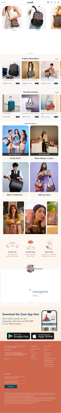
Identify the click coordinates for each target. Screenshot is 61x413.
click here (20, 355)
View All (57, 58)
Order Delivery (47, 353)
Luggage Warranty (48, 360)
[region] (30, 43)
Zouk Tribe (46, 356)
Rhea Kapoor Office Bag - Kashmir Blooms (30, 79)
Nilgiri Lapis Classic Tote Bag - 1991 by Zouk (30, 113)
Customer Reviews (35, 349)
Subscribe (11, 386)
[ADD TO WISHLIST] (19, 62)
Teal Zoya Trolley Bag (7, 113)
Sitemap (33, 356)
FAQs (45, 351)
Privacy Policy (47, 355)
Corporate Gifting (48, 366)
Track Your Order (48, 362)
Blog (32, 351)
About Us (33, 355)
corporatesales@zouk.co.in (19, 353)
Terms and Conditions (49, 364)
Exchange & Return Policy (50, 358)
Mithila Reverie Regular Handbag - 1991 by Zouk (49, 114)
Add (17, 83)
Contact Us (46, 349)
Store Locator (34, 358)
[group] (30, 42)
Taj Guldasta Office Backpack (8, 79)
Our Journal (34, 353)
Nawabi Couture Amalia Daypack (47, 79)
